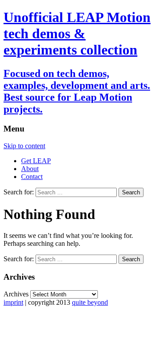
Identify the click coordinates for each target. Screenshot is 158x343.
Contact (32, 176)
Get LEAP (36, 160)
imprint (13, 302)
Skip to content (24, 146)
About (30, 168)
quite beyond (90, 302)
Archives (16, 294)
